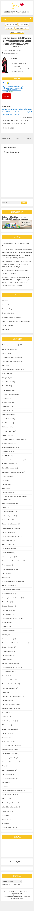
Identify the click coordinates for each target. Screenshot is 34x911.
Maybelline (6, 435)
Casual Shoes (7, 700)
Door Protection (7, 639)
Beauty (4, 353)
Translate (16, 884)
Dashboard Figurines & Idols (12, 472)
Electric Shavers (8, 647)
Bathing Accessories (9, 749)
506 (6, 96)
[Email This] (6, 128)
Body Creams (6, 614)
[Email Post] (3, 128)
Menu (4, 19)
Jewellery (5, 373)
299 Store (5, 815)
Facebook (16, 121)
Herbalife (5, 717)
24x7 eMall (6, 712)
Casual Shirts (7, 382)
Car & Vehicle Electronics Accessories (15, 643)
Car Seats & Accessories (10, 704)
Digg (24, 123)
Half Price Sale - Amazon (11, 114)
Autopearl (5, 378)
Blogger (20, 862)
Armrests (5, 737)
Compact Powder (8, 606)
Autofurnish (6, 406)
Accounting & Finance (10, 803)
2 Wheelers (6, 676)
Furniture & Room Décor (10, 762)
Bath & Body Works (8, 721)
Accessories (6, 402)
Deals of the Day (7, 325)
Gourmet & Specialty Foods (11, 369)
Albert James (6, 725)
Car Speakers (6, 774)
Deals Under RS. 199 (17, 32)
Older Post (28, 139)
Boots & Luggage (8, 532)
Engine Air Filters (8, 680)
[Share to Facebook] (13, 128)
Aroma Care (6, 602)
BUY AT (17, 79)
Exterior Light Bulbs (9, 758)
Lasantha (28, 895)
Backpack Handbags (9, 663)
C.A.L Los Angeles (8, 557)
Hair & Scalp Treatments (10, 536)
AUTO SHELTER (7, 741)
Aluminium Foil (7, 594)
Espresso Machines (9, 778)
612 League (6, 427)
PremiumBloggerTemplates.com (13, 896)
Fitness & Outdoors (8, 394)
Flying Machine (8, 651)
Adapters (5, 577)
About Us (5, 301)
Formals (5, 488)
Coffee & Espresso (8, 516)
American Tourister (9, 569)
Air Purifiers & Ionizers (10, 745)
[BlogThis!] (8, 128)
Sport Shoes (6, 423)
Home (17, 139)
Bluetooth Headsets (9, 447)
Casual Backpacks (8, 468)
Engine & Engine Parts (10, 708)
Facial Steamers (7, 585)
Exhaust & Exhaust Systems (11, 581)
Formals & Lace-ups (9, 503)
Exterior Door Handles (9, 684)
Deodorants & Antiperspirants (12, 460)
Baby (4, 365)
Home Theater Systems (10, 528)
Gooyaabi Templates (17, 898)
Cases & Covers (7, 492)
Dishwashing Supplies (10, 589)
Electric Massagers (8, 729)
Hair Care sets (7, 610)
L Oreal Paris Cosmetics (10, 807)
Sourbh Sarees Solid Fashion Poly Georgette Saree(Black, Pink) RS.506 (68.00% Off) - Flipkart (17, 42)
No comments (27, 117)
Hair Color (6, 782)
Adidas (4, 635)
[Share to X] (11, 128)
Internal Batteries (8, 512)
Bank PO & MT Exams (9, 795)
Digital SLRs (6, 451)
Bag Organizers (7, 655)
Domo (4, 507)
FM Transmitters (8, 671)
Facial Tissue (7, 733)
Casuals (5, 484)
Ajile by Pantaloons (9, 827)
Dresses (5, 398)
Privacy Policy (7, 309)
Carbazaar (5, 659)
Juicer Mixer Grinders (9, 524)
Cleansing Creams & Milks (11, 667)
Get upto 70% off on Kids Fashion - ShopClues (16, 109)
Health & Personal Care (10, 357)
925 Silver (5, 819)
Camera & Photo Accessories (12, 696)
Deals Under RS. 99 (22, 28)
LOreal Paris (6, 410)
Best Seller (5, 329)
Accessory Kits (7, 443)
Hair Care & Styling (9, 688)
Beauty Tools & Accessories (11, 618)
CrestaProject (11, 895)
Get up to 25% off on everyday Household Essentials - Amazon (15, 218)
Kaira (4, 480)
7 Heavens (5, 799)
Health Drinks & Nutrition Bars (13, 439)
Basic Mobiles (7, 419)
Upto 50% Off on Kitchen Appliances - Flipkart (17, 112)
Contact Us (6, 305)
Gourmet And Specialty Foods (12, 790)
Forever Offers (23, 24)
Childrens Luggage (8, 548)
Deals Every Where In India (16, 12)
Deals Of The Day (11, 24)
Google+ (7, 123)
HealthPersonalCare (9, 754)
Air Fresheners (7, 431)
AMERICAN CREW (8, 464)
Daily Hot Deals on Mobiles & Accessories (16, 321)
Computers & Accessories (10, 361)
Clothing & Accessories (10, 345)
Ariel (4, 766)
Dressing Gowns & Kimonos (11, 598)
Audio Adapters (7, 540)
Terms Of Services (8, 313)
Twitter (25, 121)
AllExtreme (6, 456)
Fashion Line (7, 520)
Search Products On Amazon (11, 317)
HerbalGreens (7, 811)
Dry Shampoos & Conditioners (12, 561)
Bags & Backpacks (8, 770)
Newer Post (6, 139)
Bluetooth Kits (7, 553)
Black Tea (5, 622)
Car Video (5, 573)
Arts (3, 786)
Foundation (6, 565)
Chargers (5, 626)
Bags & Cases (6, 544)
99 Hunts (5, 823)
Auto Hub (5, 386)
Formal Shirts (7, 390)
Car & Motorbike (7, 349)
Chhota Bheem (7, 630)
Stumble (16, 123)
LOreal (4, 692)
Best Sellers (10, 28)
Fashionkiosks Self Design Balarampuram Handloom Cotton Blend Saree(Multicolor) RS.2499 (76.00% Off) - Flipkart (16, 264)
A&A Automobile (7, 415)
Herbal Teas (6, 476)
